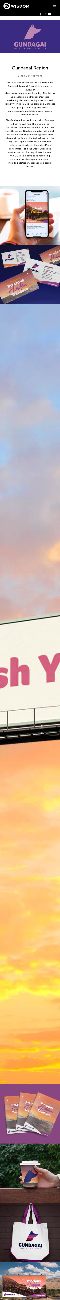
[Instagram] (45, 14)
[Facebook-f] (41, 14)
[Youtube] (49, 14)
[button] (54, 6)
